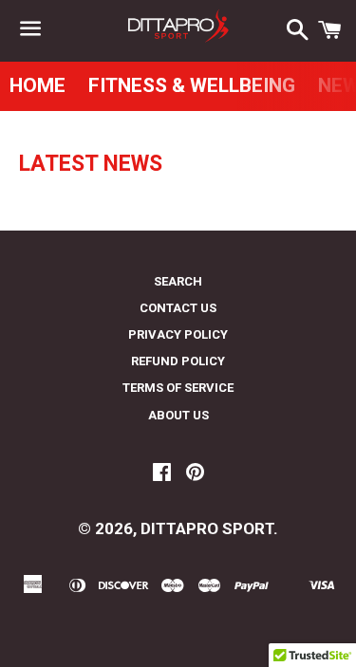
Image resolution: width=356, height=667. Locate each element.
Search (178, 281)
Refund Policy (178, 361)
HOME (37, 85)
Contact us (178, 308)
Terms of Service (178, 387)
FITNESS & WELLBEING (191, 85)
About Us (178, 415)
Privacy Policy (178, 334)
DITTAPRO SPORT (207, 528)
